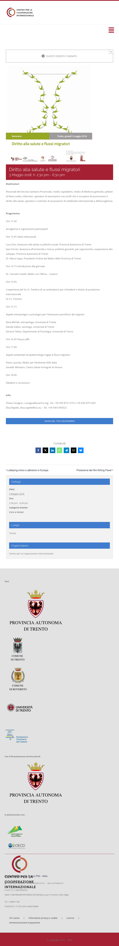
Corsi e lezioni (16, 512)
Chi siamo (14, 917)
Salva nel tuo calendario (59, 421)
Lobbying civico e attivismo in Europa (27, 470)
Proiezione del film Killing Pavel (94, 470)
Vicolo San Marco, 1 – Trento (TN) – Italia (26, 875)
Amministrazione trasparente (24, 922)
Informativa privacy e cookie (43, 917)
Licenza (70, 917)
